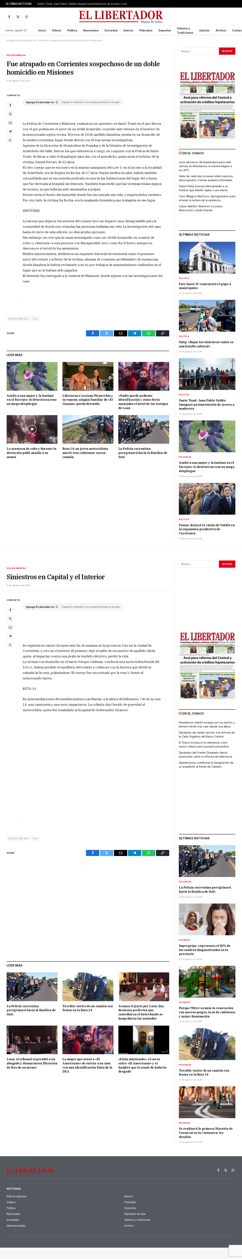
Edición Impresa (16, 55)
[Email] (10, 122)
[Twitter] (10, 114)
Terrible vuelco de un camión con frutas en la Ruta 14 (87, 1008)
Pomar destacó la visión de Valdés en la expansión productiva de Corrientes (207, 529)
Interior (128, 30)
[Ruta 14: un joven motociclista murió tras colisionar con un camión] (87, 429)
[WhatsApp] (10, 140)
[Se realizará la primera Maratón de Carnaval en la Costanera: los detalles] (207, 1102)
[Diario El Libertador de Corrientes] (121, 17)
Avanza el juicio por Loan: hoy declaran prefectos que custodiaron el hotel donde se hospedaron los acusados (141, 1012)
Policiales (145, 30)
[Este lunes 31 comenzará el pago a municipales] (207, 258)
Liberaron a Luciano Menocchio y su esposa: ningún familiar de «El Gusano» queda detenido (87, 400)
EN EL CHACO (193, 153)
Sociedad (111, 30)
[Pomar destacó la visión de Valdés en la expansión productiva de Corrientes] (207, 499)
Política (72, 30)
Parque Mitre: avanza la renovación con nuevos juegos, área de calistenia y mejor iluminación (207, 1012)
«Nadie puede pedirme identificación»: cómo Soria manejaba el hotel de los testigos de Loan (143, 402)
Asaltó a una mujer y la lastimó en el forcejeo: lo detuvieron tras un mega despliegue (84, 3)
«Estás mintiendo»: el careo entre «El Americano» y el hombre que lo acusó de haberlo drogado (142, 1065)
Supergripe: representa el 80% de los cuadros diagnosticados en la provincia (204, 950)
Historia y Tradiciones (185, 30)
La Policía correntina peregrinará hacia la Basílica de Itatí (142, 453)
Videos (56, 30)
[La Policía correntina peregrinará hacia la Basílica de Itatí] (143, 429)
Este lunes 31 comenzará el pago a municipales (205, 286)
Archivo (221, 30)
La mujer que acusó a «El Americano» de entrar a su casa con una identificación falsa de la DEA (87, 1065)
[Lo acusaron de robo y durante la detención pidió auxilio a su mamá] (32, 429)
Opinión (204, 30)
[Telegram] (10, 131)
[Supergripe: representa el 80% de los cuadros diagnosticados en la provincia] (207, 919)
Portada (11, 40)
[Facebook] (10, 105)
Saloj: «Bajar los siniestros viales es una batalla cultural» (206, 344)
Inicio (42, 30)
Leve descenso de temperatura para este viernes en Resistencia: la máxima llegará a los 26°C (205, 166)
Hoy (35, 318)
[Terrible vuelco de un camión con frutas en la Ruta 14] (87, 986)
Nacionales (91, 30)
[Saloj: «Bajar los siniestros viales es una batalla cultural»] (207, 316)
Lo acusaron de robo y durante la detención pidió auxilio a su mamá (31, 453)
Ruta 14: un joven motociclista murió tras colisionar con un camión (85, 453)
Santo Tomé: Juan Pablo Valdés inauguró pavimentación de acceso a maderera (206, 404)
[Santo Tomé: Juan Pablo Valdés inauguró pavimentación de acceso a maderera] (207, 374)
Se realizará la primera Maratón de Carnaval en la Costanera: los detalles (206, 1133)
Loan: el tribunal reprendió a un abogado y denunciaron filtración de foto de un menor (32, 1063)
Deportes (164, 30)
